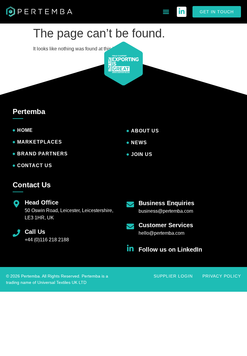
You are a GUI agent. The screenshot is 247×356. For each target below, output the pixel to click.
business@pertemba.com (166, 211)
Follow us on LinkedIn (170, 249)
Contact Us (32, 185)
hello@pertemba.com (161, 233)
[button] (166, 12)
